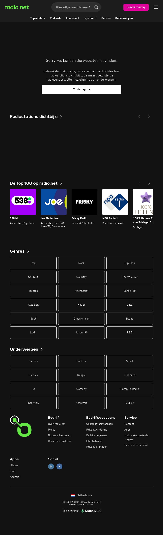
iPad (12, 471)
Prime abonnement (136, 445)
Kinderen (130, 375)
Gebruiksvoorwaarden (99, 424)
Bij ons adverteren (59, 435)
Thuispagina (81, 89)
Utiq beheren (94, 441)
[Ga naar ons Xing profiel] (59, 467)
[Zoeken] (96, 7)
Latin (33, 332)
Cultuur (81, 361)
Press (51, 429)
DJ (33, 389)
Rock (81, 263)
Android (14, 477)
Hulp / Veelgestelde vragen (136, 437)
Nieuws (33, 361)
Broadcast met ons (59, 441)
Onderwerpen (124, 18)
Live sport (72, 18)
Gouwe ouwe (130, 277)
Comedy (81, 389)
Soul (33, 318)
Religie (81, 375)
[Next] (149, 115)
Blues (129, 318)
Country (81, 277)
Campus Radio (129, 389)
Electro (33, 291)
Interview (33, 403)
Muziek (129, 403)
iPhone (14, 465)
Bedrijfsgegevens (96, 435)
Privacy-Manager (96, 446)
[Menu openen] (155, 7)
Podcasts (55, 18)
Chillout (33, 277)
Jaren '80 (130, 291)
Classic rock (81, 318)
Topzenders (37, 18)
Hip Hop (129, 263)
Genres (106, 18)
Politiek (33, 375)
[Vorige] (139, 182)
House (82, 304)
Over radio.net (56, 424)
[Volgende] (149, 182)
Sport (129, 361)
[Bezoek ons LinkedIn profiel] (51, 467)
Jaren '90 (81, 332)
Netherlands (84, 495)
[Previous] (139, 115)
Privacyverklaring (96, 429)
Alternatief (81, 291)
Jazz (129, 304)
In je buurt (90, 18)
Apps (127, 429)
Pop (33, 263)
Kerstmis (81, 403)
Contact (129, 424)
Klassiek (33, 304)
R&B (130, 332)
